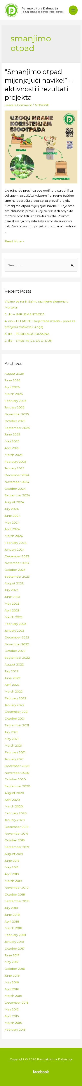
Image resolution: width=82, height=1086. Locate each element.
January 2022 (14, 705)
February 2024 (15, 542)
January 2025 (14, 468)
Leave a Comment (18, 105)
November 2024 (17, 482)
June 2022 (12, 678)
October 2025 (15, 421)
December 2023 (17, 556)
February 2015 (15, 1029)
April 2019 (12, 874)
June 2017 (12, 955)
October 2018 (15, 894)
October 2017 (15, 948)
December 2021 (16, 711)
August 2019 (14, 854)
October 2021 (15, 718)
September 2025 (17, 428)
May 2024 (12, 522)
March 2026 (14, 394)
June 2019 (12, 860)
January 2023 (14, 630)
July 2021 (11, 732)
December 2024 (17, 475)
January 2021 (14, 759)
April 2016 (12, 989)
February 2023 (15, 623)
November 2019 (16, 833)
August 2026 (14, 373)
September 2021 (17, 725)
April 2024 (12, 529)
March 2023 (14, 617)
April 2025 (12, 448)
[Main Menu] (73, 10)
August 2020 (14, 793)
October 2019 (15, 840)
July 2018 (11, 908)
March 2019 (13, 881)
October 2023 (15, 569)
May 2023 (12, 603)
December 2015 (16, 1002)
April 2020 (12, 799)
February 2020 (16, 813)
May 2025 (12, 441)
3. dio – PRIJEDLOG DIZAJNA (27, 333)
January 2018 (14, 941)
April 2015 (12, 1016)
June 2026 (12, 380)
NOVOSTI (42, 105)
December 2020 (17, 766)
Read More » (14, 241)
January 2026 (14, 407)
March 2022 (14, 691)
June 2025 (12, 434)
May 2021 (12, 739)
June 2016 (12, 975)
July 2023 (11, 590)
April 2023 (12, 610)
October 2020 (15, 779)
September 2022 (17, 657)
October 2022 (15, 651)
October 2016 (15, 968)
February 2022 (15, 698)
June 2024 (12, 515)
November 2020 (17, 772)
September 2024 (17, 495)
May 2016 (12, 982)
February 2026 (15, 400)
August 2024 (14, 502)
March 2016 (13, 995)
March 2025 (14, 455)
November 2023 (17, 563)
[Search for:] (41, 265)
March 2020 (14, 806)
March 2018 (13, 928)
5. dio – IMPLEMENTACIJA (25, 314)
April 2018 (12, 921)
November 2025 (17, 414)
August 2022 (14, 664)
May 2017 (12, 962)
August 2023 (14, 583)
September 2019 (17, 847)
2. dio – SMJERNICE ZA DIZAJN (28, 340)
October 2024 (15, 488)
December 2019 (16, 827)
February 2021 (15, 752)
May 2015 (12, 1009)
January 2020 (15, 820)
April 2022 (12, 684)
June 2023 (12, 596)
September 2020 (17, 786)
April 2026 (12, 387)
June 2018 (12, 914)
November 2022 (17, 644)
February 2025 (15, 461)
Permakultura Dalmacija (40, 8)
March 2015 (13, 1022)
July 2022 (11, 671)
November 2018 (16, 887)
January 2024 (14, 549)
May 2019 (12, 867)
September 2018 (17, 901)
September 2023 (17, 576)
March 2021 (13, 745)
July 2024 (12, 509)
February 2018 (15, 935)
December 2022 (17, 637)
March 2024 (14, 536)
